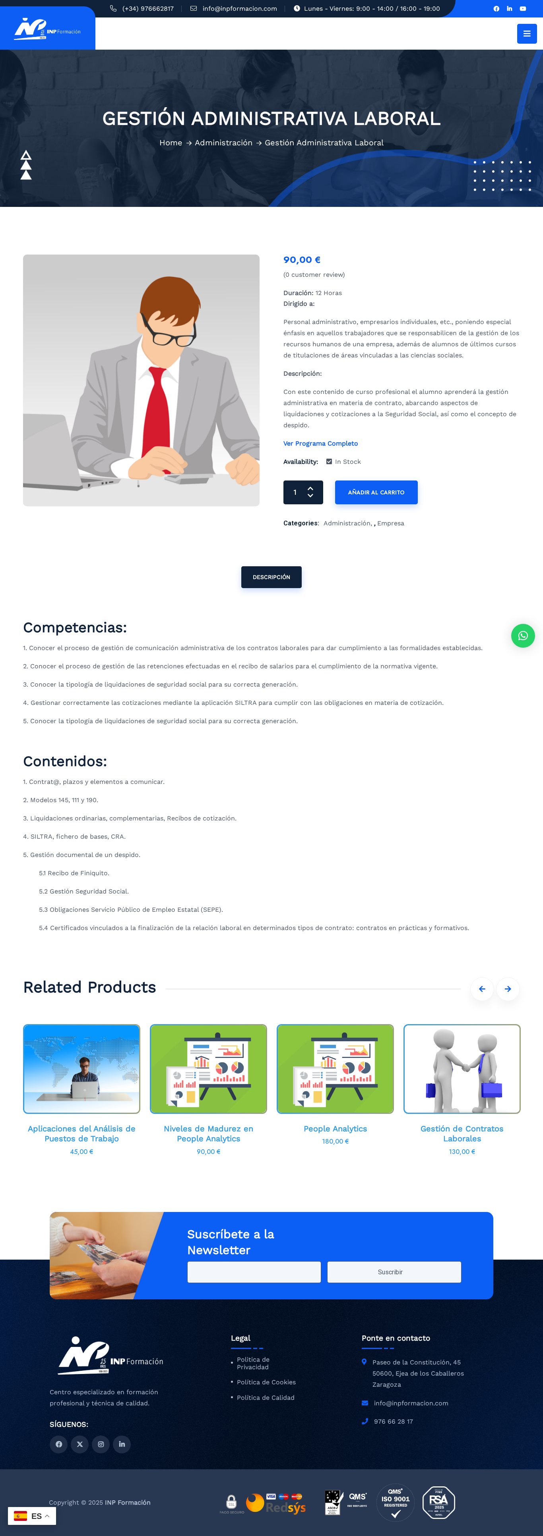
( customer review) (314, 274)
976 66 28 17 (393, 1421)
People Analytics (335, 1128)
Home (170, 142)
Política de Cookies (266, 1382)
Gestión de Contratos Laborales (462, 1134)
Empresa (390, 523)
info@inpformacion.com (240, 8)
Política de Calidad (266, 1397)
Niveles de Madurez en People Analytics (208, 1134)
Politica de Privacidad (253, 1363)
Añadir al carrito (376, 492)
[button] (523, 636)
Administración (223, 142)
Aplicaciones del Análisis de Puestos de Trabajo (82, 1134)
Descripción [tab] (271, 577)
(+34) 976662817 (148, 8)
